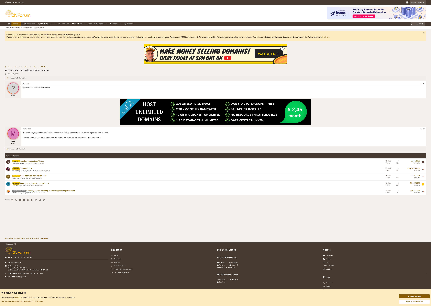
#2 (424, 129)
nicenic (416, 170)
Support (130, 24)
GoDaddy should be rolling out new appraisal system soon (50, 190)
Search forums (39, 27)
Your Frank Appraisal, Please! (32, 161)
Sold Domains (63, 24)
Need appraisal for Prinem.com (33, 176)
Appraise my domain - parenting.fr (34, 183)
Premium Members (96, 24)
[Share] (420, 83)
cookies (17, 297)
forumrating (16, 171)
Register (325, 37)
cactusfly (417, 185)
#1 (424, 83)
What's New (77, 24)
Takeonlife (15, 163)
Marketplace (46, 24)
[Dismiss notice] (424, 33)
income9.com (26, 168)
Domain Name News (38, 193)
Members (114, 24)
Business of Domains (13, 27)
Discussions (30, 24)
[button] (407, 2)
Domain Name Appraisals (36, 163)
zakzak (14, 185)
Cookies (10, 244)
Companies (27, 27)
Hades (14, 178)
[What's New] (412, 24)
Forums (16, 24)
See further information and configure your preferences (22, 301)
